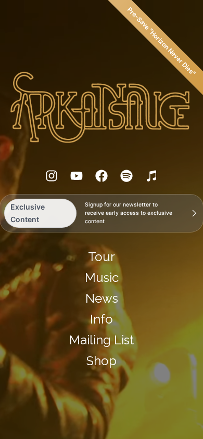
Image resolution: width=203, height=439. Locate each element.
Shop (101, 360)
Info (101, 319)
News (101, 298)
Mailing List (101, 339)
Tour (101, 256)
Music (102, 277)
